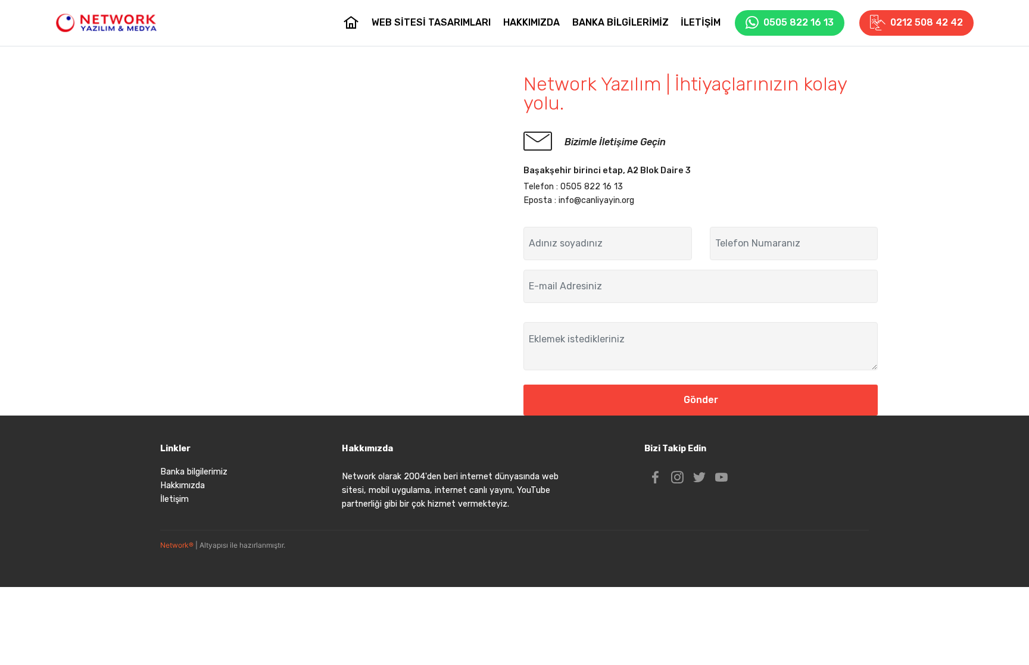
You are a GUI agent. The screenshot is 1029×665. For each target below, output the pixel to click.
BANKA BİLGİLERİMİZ (620, 22)
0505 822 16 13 (798, 22)
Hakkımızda (182, 485)
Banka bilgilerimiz (193, 472)
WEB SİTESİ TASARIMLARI (431, 22)
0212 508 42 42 (926, 22)
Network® (177, 545)
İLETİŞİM (701, 22)
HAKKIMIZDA (531, 22)
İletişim (174, 499)
